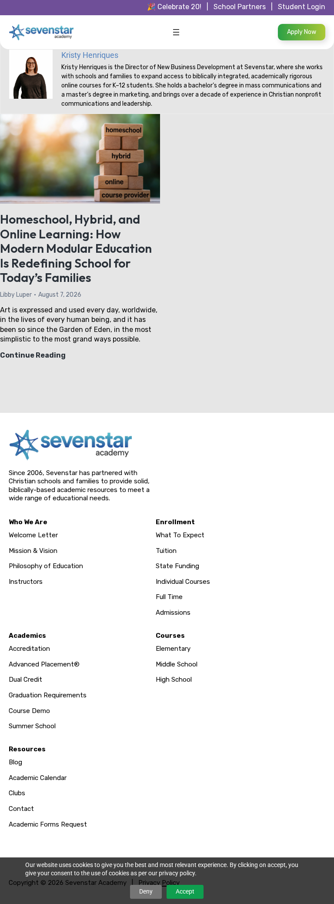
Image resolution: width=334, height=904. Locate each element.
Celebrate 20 (178, 7)
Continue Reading (33, 355)
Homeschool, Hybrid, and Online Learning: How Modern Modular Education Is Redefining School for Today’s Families (76, 248)
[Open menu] (176, 32)
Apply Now (301, 32)
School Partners (240, 7)
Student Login (301, 7)
